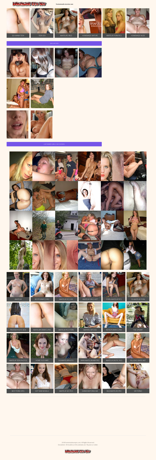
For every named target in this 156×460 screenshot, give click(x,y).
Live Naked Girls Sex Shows (54, 144)
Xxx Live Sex (54, 43)
